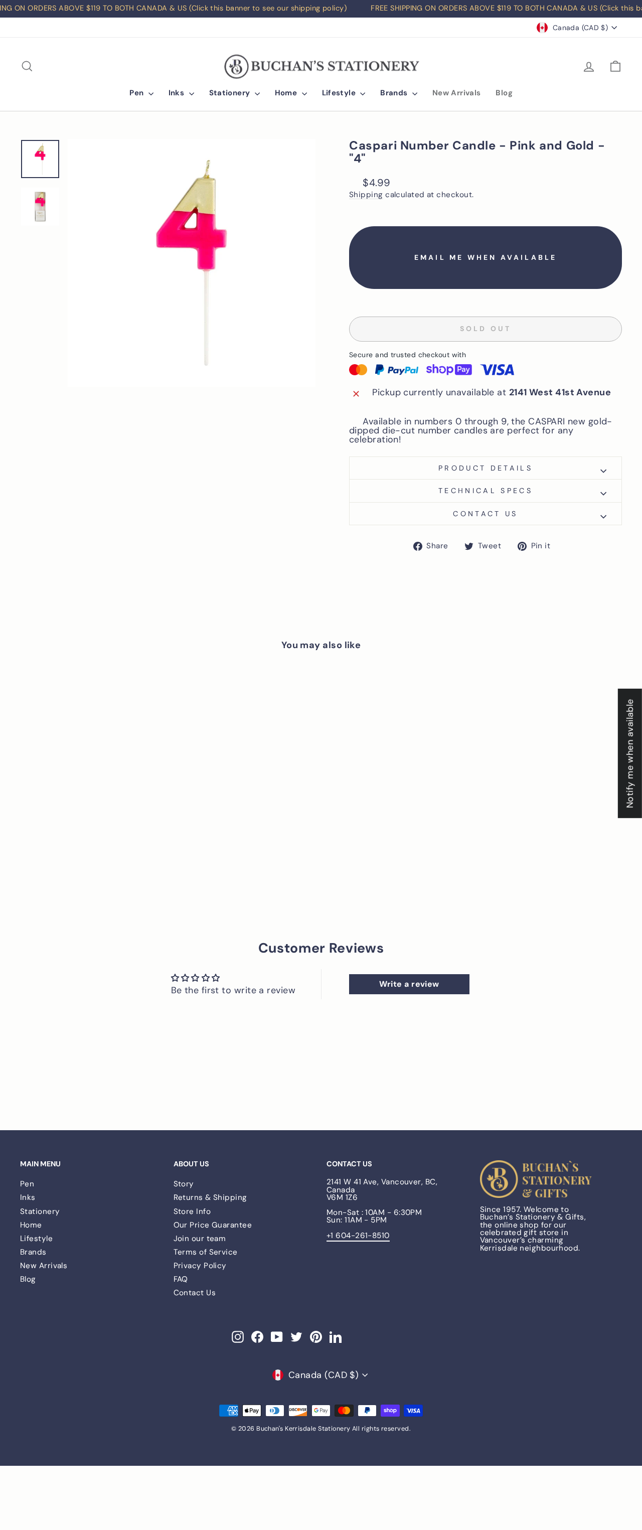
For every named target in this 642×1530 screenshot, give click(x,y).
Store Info (192, 1211)
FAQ (181, 1279)
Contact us (485, 513)
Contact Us (195, 1293)
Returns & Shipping (210, 1197)
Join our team (200, 1239)
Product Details (485, 468)
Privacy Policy (200, 1266)
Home (287, 93)
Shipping (366, 195)
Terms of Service (206, 1252)
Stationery (230, 93)
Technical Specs (485, 490)
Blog (504, 93)
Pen (137, 93)
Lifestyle (340, 93)
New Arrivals (456, 93)
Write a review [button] (409, 984)
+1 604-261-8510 (358, 1236)
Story (184, 1184)
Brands (395, 93)
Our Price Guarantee (213, 1225)
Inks (178, 93)
